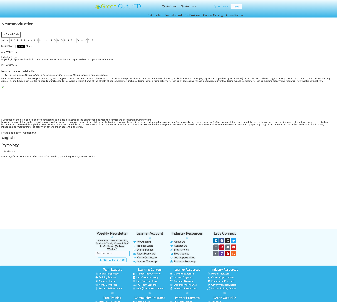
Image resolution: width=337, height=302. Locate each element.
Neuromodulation (11, 71)
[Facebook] (221, 240)
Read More (9, 151)
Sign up (236, 7)
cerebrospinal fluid (307, 124)
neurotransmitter (118, 124)
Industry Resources (187, 233)
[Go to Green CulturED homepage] (118, 6)
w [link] (28, 59)
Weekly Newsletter (112, 233)
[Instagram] (227, 240)
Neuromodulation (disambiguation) (90, 75)
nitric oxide (140, 122)
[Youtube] (233, 247)
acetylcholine (97, 122)
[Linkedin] (216, 240)
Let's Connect (225, 233)
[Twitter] (233, 240)
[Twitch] (221, 253)
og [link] (10, 59)
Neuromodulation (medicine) (39, 75)
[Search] (215, 7)
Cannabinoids (183, 122)
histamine (110, 122)
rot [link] (55, 59)
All (3, 40)
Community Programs (150, 297)
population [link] (95, 59)
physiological (33, 79)
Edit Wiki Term (9, 65)
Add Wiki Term (9, 52)
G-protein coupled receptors (219, 79)
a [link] (13, 59)
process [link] (19, 59)
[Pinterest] (221, 247)
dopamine (73, 122)
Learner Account (150, 233)
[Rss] (233, 253)
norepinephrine (125, 122)
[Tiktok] (216, 253)
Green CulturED (225, 297)
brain (80, 127)
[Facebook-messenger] (227, 247)
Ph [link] (2, 59)
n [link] (36, 59)
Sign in (225, 7)
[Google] (216, 247)
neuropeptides (167, 122)
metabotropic (195, 79)
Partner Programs (187, 297)
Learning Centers (150, 269)
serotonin (84, 122)
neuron (71, 79)
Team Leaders (112, 269)
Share (29, 46)
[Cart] (219, 6)
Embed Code (12, 34)
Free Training (112, 297)
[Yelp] (227, 253)
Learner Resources (187, 269)
